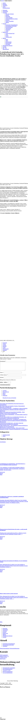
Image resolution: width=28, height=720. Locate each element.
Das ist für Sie (6, 391)
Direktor (7, 15)
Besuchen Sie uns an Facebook (9, 397)
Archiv (6, 31)
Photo (6, 39)
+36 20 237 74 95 (6, 670)
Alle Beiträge (3, 441)
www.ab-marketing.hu (7, 672)
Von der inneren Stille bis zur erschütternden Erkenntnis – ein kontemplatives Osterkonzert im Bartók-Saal (13, 417)
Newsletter (7, 44)
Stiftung (7, 22)
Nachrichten (5, 11)
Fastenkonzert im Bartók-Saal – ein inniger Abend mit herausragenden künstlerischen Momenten (11, 423)
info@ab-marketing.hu (7, 671)
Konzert (4, 23)
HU (5, 3)
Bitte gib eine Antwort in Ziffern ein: (8, 379)
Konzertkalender (9, 27)
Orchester (5, 12)
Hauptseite (5, 10)
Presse (4, 394)
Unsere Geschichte (9, 21)
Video (6, 40)
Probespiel (5, 395)
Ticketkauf (7, 29)
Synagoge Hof (8, 37)
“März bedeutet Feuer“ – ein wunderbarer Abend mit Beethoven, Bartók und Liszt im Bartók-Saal (14, 426)
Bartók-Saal (5, 32)
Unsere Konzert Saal (9, 33)
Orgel (6, 34)
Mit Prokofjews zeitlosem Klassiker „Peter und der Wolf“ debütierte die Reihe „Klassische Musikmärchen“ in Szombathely (14, 428)
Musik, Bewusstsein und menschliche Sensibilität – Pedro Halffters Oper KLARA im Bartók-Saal (12, 413)
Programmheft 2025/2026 (10, 26)
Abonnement (8, 28)
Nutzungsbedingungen (14, 648)
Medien (4, 38)
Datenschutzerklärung (5, 648)
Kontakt (4, 46)
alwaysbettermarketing (7, 669)
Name (1, 372)
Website (1, 377)
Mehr (1, 621)
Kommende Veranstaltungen (11, 24)
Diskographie (8, 43)
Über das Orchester (9, 13)
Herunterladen (8, 42)
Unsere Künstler (8, 17)
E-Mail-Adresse (4, 374)
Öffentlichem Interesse (7, 45)
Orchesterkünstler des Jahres (11, 18)
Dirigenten (7, 16)
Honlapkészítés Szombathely (9, 667)
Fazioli (6, 35)
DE (3, 3)
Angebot (4, 390)
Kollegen (7, 20)
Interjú (4, 393)
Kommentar (3, 361)
